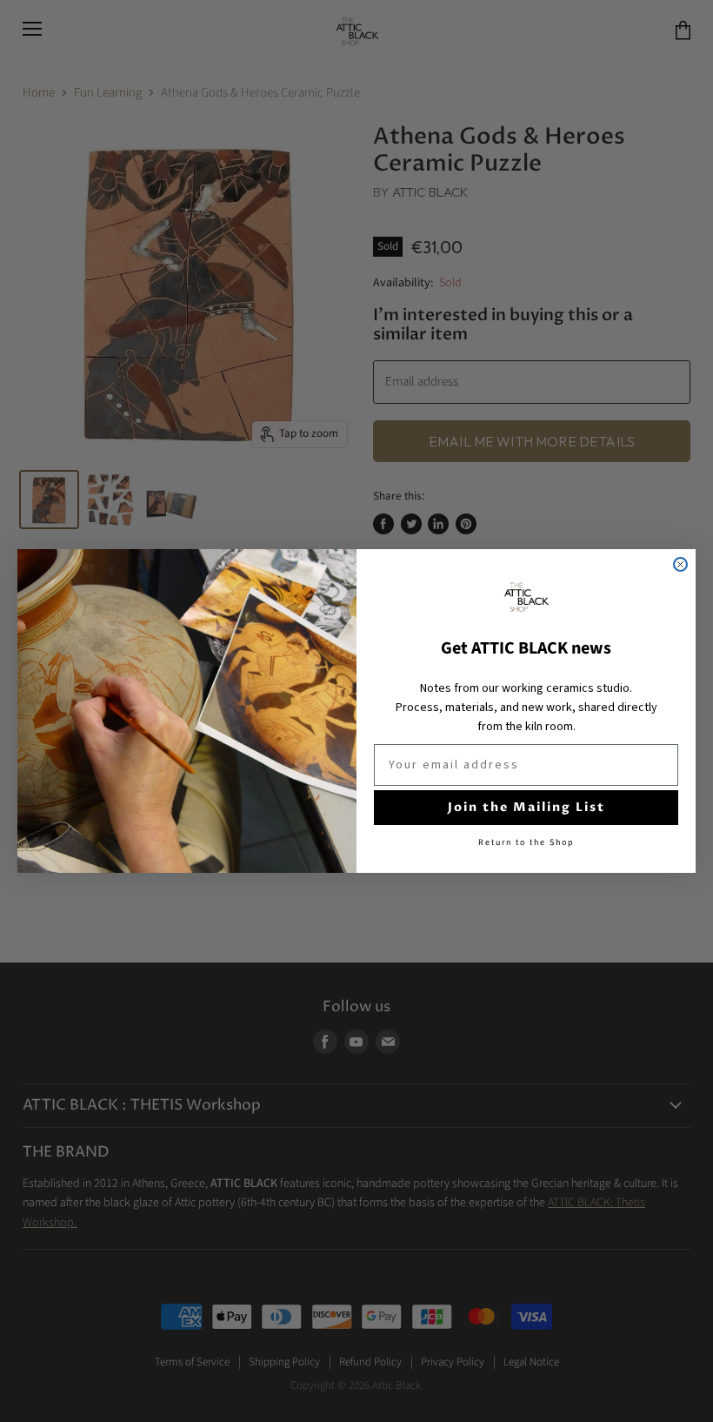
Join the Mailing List (526, 807)
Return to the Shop (526, 842)
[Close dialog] (680, 564)
